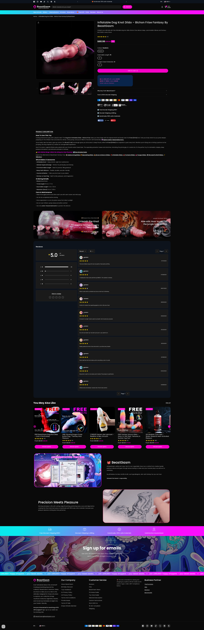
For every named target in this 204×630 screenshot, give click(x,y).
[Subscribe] (114, 561)
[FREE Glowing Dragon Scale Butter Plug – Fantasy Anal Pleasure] (74, 420)
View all (168, 403)
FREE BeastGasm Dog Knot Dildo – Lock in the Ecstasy (46, 435)
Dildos (45, 12)
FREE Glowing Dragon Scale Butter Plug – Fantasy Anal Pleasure (72, 436)
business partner (153, 580)
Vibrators (39, 157)
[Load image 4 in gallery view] (85, 88)
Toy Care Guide (94, 595)
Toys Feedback (66, 590)
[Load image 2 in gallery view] (58, 88)
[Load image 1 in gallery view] (44, 88)
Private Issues (65, 600)
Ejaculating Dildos (87, 155)
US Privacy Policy (66, 595)
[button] (45, 12)
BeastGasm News (94, 590)
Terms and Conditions (68, 598)
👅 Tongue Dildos (140, 155)
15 (99, 58)
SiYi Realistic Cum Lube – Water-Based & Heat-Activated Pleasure (157, 436)
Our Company (68, 580)
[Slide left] (37, 88)
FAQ (90, 587)
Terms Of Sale (65, 603)
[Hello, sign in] (162, 7)
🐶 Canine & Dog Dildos (73, 155)
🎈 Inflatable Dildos (117, 155)
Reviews (91, 584)
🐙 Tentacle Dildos (129, 155)
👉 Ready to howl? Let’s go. (90, 231)
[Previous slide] (77, 1)
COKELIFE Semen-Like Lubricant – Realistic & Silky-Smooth (102, 435)
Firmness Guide (94, 592)
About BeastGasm (67, 584)
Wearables (70, 12)
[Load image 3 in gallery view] (72, 88)
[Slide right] (93, 88)
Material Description (95, 598)
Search (128, 7)
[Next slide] (126, 1)
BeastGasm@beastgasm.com (45, 616)
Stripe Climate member (68, 606)
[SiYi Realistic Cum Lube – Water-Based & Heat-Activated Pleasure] (158, 420)
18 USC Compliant (94, 606)
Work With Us (93, 603)
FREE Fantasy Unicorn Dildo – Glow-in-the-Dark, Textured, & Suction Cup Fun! (129, 436)
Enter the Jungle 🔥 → (160, 231)
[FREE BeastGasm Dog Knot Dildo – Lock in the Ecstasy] (46, 420)
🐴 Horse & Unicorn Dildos (102, 155)
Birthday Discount (67, 587)
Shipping (92, 609)
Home (35, 16)
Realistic (100, 51)
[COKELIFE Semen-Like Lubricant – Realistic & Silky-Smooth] (102, 420)
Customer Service (98, 580)
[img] (101, 36)
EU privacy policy (66, 592)
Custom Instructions (95, 600)
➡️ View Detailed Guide (80, 152)
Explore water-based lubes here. (113, 140)
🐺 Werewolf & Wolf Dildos (155, 155)
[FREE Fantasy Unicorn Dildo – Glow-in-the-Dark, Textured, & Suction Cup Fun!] (130, 420)
